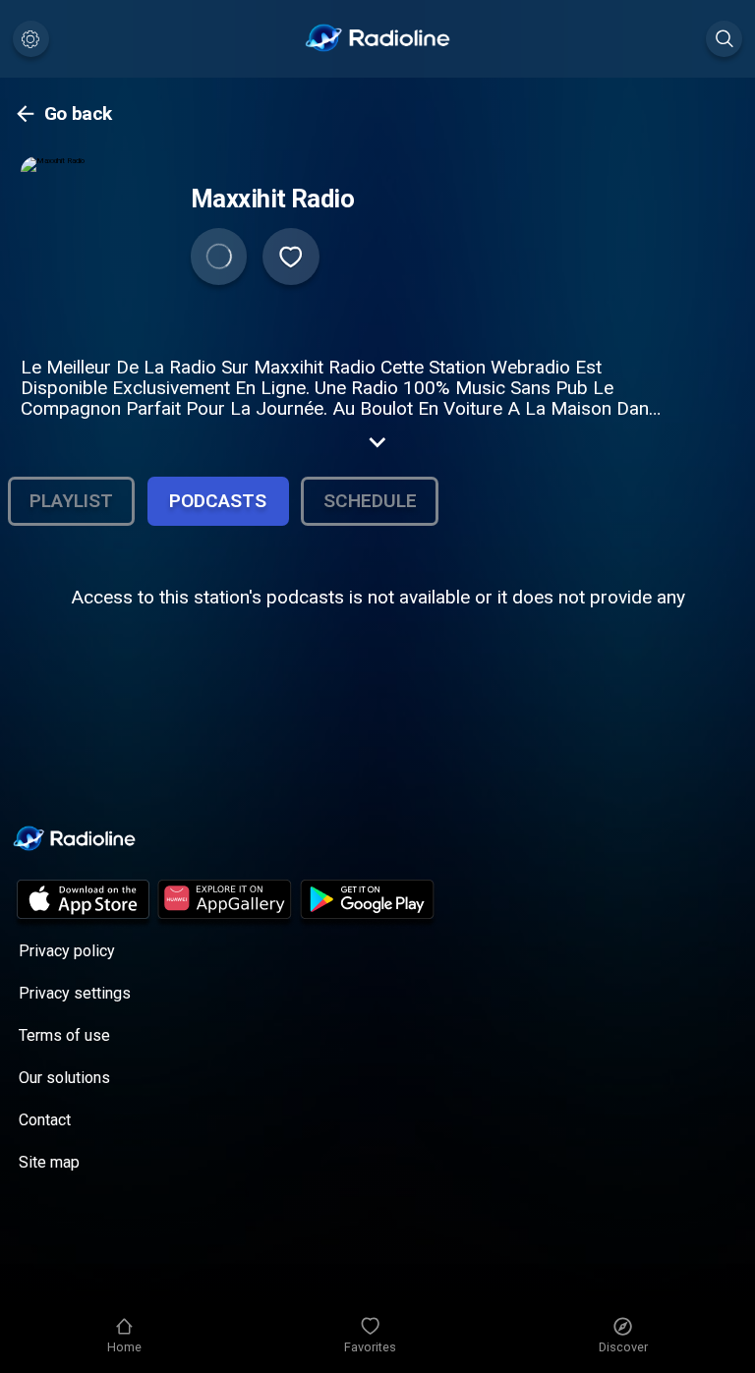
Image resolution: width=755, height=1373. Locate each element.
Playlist (71, 500)
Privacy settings (75, 993)
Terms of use (64, 1035)
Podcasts (217, 500)
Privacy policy (67, 951)
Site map (49, 1162)
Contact (45, 1120)
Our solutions (64, 1077)
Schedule (370, 500)
